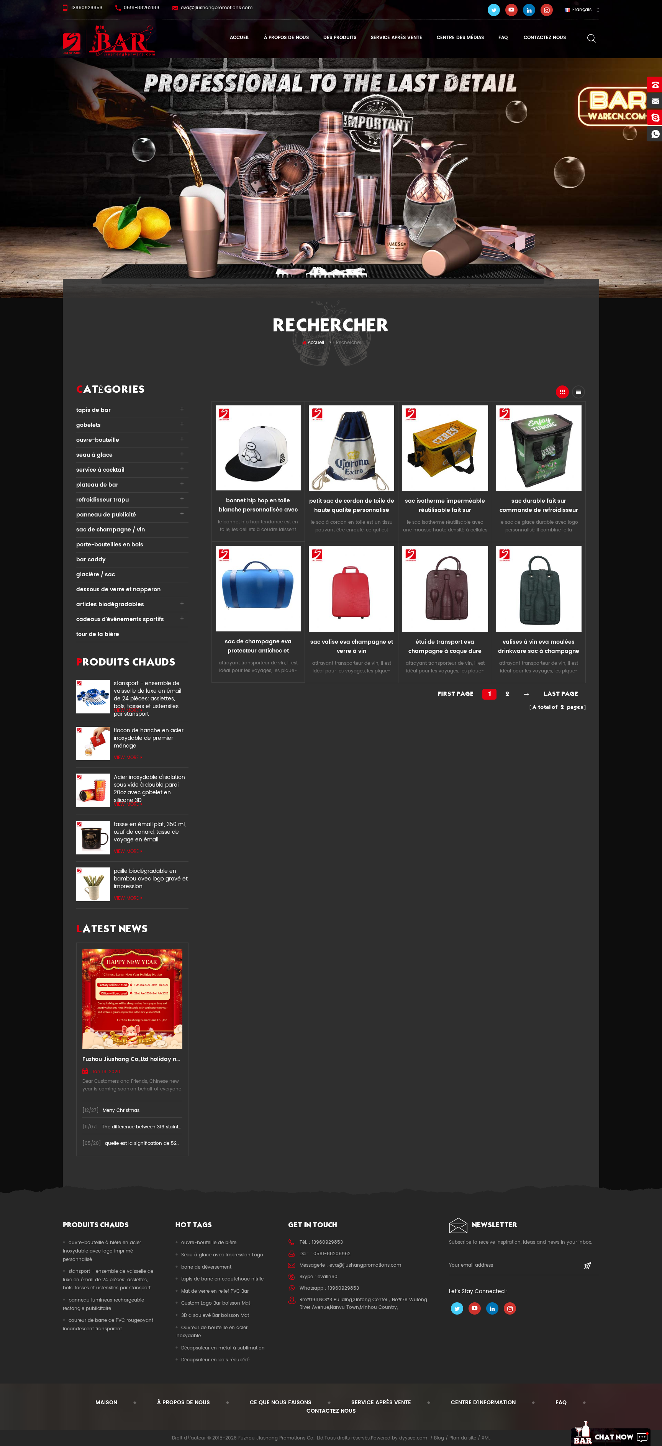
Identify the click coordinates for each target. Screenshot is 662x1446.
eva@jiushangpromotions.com (216, 7)
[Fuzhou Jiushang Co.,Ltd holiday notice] (132, 998)
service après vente (396, 37)
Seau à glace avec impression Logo (222, 1255)
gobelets (88, 425)
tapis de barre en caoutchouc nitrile (222, 1279)
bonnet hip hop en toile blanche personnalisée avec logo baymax (258, 505)
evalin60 (328, 1276)
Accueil (239, 37)
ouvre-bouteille (97, 440)
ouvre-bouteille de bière (208, 1242)
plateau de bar (97, 484)
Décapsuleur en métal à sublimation (223, 1348)
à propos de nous (286, 37)
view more (126, 710)
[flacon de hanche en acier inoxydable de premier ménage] (93, 744)
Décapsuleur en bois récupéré (215, 1360)
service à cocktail (100, 470)
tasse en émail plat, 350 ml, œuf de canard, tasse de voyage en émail (150, 832)
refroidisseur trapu (102, 499)
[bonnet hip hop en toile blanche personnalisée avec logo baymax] (258, 448)
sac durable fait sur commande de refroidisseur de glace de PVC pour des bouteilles (539, 506)
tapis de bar (93, 410)
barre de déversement (206, 1267)
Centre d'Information (483, 1402)
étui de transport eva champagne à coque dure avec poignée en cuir (445, 647)
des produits (339, 37)
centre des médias (460, 37)
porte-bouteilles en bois (109, 544)
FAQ (503, 37)
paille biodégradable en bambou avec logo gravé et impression (151, 878)
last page (561, 694)
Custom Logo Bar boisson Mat (215, 1303)
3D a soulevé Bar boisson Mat (215, 1315)
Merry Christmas (121, 1110)
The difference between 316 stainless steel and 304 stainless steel (176, 1127)
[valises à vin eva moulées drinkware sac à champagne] (538, 588)
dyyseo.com (413, 1438)
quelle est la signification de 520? (144, 1143)
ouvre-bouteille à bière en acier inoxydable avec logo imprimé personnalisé (102, 1251)
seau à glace (94, 455)
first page (456, 694)
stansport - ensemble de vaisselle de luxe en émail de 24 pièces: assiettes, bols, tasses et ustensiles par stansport (147, 691)
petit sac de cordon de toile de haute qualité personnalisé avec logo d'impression (351, 506)
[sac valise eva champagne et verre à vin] (351, 588)
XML (486, 1438)
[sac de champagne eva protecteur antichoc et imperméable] (258, 588)
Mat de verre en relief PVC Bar (215, 1291)
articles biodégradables (110, 604)
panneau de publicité (106, 514)
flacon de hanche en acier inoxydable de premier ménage (149, 738)
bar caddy (91, 559)
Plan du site (462, 1438)
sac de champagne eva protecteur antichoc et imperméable (258, 646)
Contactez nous (544, 37)
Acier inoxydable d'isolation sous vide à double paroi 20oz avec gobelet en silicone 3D (149, 785)
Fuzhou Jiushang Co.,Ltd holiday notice (132, 1059)
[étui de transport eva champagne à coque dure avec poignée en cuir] (445, 588)
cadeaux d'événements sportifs (120, 619)
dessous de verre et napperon (118, 589)
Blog (439, 1438)
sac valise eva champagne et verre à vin (351, 647)
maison (106, 1402)
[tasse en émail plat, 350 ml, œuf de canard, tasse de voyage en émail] (93, 837)
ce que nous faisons (280, 1402)
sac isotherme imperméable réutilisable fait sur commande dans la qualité (445, 506)
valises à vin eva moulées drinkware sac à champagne (538, 647)
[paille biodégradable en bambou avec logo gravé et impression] (93, 884)
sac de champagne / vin (110, 529)
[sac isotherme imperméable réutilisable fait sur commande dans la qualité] (445, 448)
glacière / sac (95, 574)
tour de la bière (97, 634)
